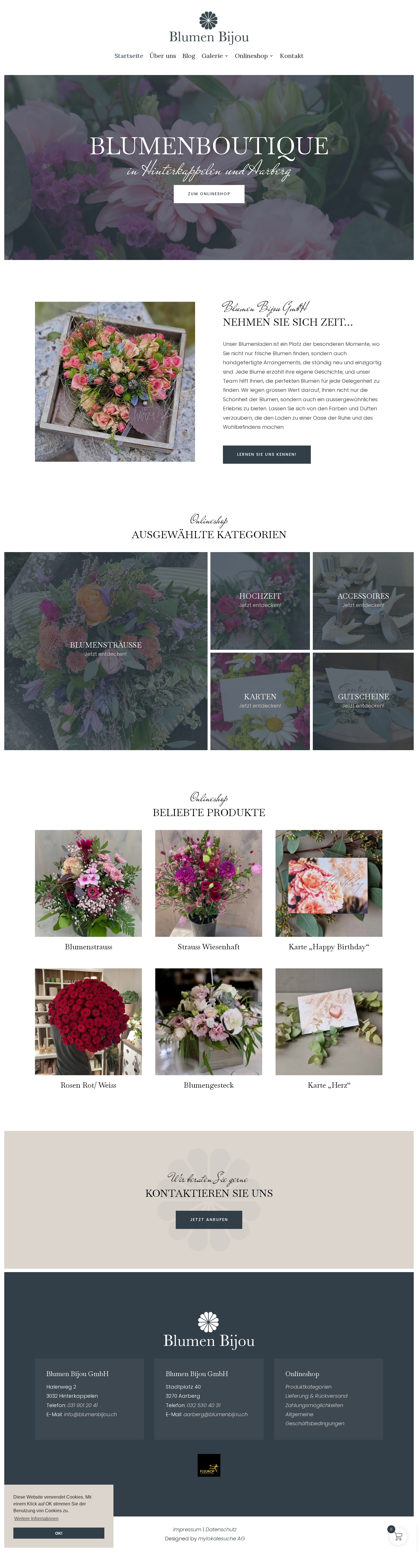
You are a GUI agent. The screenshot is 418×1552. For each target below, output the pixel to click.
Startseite (129, 56)
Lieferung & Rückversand (316, 1395)
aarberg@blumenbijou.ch (215, 1414)
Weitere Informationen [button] (36, 1518)
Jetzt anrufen (209, 1219)
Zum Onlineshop (209, 194)
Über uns (163, 56)
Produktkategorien (308, 1386)
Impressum (187, 1529)
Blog (188, 56)
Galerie (212, 56)
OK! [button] (59, 1533)
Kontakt (292, 56)
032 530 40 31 (203, 1405)
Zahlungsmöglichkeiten (314, 1405)
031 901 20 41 (82, 1405)
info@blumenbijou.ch (90, 1414)
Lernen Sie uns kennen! (267, 454)
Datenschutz (221, 1529)
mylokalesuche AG (221, 1538)
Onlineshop (251, 56)
